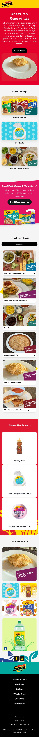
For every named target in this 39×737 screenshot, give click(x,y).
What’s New (19, 694)
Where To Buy (19, 679)
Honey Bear (19, 461)
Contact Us (19, 703)
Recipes (19, 689)
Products (19, 684)
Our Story (19, 699)
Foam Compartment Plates (19, 494)
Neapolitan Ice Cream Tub (19, 526)
